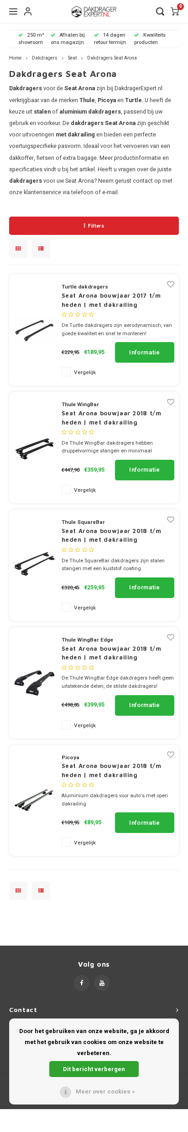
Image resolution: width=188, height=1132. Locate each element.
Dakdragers (44, 57)
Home (15, 57)
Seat (72, 57)
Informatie (144, 352)
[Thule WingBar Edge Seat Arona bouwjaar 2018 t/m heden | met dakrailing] (34, 682)
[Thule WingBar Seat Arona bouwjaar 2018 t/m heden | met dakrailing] (34, 447)
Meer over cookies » (105, 1091)
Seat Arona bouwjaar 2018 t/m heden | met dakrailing (112, 417)
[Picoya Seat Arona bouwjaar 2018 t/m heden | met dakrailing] (34, 800)
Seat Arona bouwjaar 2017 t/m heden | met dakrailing (111, 300)
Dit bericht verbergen (94, 1069)
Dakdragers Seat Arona (112, 57)
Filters (96, 226)
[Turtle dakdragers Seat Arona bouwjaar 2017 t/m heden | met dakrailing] (34, 329)
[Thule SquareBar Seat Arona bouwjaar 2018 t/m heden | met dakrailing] (34, 565)
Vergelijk (85, 372)
